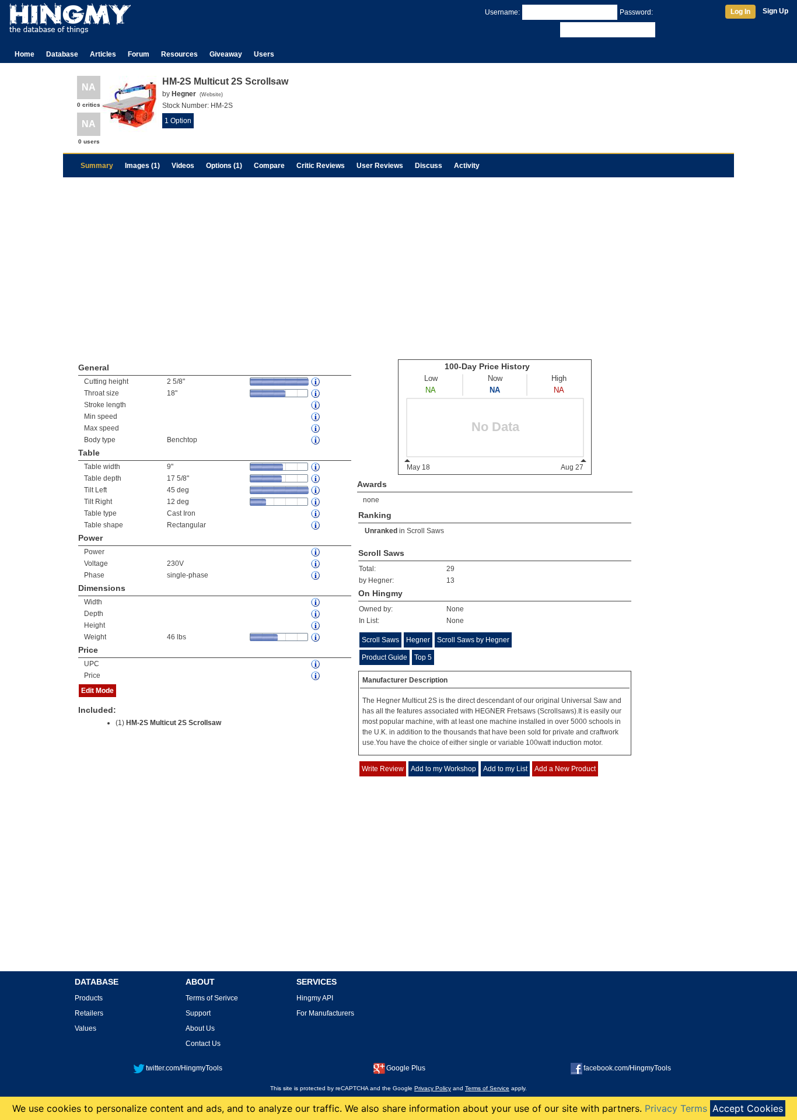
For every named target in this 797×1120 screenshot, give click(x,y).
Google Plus (405, 1068)
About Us (200, 1028)
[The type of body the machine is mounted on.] (316, 440)
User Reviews (379, 166)
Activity (467, 166)
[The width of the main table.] (316, 467)
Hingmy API (314, 998)
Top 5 (423, 657)
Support (198, 1013)
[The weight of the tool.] (316, 637)
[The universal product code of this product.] (316, 664)
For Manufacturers (325, 1013)
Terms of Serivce (212, 998)
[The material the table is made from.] (316, 513)
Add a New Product (565, 769)
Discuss (428, 166)
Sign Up (775, 11)
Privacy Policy (432, 1088)
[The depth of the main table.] (316, 478)
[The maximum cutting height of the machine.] (316, 381)
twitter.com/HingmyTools (184, 1068)
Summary (97, 166)
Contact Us (203, 1044)
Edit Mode (97, 691)
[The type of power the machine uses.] (316, 575)
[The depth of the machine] (316, 614)
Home (24, 54)
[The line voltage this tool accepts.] (316, 563)
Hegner (418, 640)
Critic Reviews (320, 166)
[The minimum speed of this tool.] (316, 416)
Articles (103, 54)
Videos (183, 166)
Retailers (89, 1013)
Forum (138, 54)
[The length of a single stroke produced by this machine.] (316, 405)
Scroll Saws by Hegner (473, 640)
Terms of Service (487, 1088)
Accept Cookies (747, 1108)
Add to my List (505, 769)
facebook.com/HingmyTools (627, 1068)
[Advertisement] (398, 264)
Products (89, 998)
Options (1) (224, 166)
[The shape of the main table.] (316, 525)
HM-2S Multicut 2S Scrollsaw (173, 723)
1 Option (178, 121)
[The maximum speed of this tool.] (316, 428)
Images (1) (142, 166)
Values (85, 1028)
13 (450, 580)
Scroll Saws (425, 531)
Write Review (383, 769)
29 (450, 569)
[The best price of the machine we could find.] (316, 675)
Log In (740, 12)
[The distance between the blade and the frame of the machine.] (316, 393)
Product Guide (384, 657)
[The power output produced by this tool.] (316, 552)
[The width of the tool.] (316, 602)
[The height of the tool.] (316, 625)
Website (211, 94)
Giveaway (225, 54)
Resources (179, 54)
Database (62, 54)
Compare (269, 166)
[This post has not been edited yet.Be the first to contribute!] (316, 490)
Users (264, 54)
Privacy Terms (676, 1108)
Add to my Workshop (443, 769)
